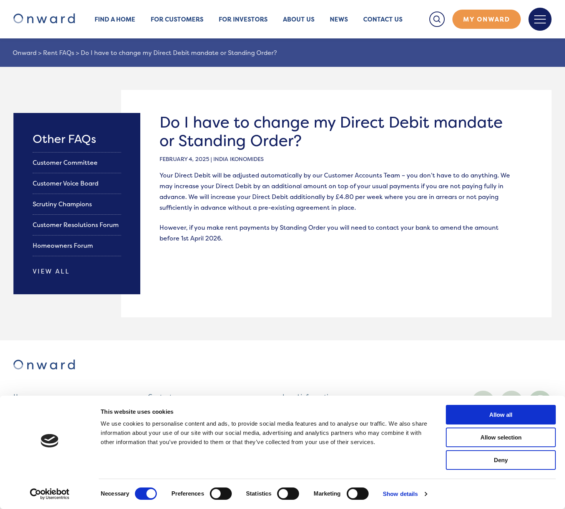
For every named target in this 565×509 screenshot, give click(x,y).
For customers (177, 19)
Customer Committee (66, 162)
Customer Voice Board (66, 183)
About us (298, 19)
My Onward (486, 19)
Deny (501, 460)
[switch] (221, 493)
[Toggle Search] (437, 19)
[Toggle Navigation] (540, 19)
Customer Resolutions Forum (76, 225)
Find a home (115, 19)
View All (51, 271)
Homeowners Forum (64, 245)
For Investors (243, 19)
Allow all (500, 414)
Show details (400, 494)
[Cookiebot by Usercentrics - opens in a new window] (49, 494)
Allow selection (501, 437)
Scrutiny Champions (63, 204)
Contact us (382, 19)
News (339, 19)
